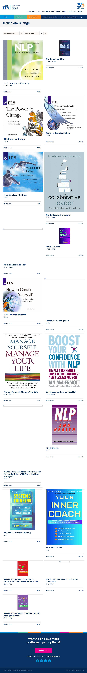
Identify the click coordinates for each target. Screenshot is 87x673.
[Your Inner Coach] (64, 517)
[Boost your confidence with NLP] (64, 361)
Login (80, 11)
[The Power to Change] (23, 116)
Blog (58, 11)
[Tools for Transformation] (64, 113)
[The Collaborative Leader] (64, 182)
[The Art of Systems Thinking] (23, 509)
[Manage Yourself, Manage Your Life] (23, 361)
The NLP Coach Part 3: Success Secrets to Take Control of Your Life (21, 580)
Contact (65, 11)
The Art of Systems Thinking (17, 533)
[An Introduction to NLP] (23, 245)
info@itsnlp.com (48, 11)
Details (39, 92)
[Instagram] (45, 660)
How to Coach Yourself (15, 314)
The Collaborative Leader (58, 215)
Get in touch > (43, 650)
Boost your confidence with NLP (61, 392)
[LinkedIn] (49, 660)
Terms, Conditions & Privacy (75, 670)
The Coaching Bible (55, 59)
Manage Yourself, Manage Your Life (21, 392)
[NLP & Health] (64, 425)
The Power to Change (14, 139)
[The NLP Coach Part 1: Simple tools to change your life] (23, 602)
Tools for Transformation (58, 133)
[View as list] (45, 33)
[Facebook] (37, 660)
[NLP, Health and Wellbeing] (23, 60)
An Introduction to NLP (15, 265)
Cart (74, 11)
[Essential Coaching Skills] (64, 298)
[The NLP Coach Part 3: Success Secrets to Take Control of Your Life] (23, 568)
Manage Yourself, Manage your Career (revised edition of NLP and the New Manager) (22, 474)
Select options (8, 92)
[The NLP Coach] (64, 236)
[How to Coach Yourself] (23, 295)
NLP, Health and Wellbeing (16, 83)
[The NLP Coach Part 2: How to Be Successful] (64, 568)
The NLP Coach (53, 246)
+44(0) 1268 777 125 (33, 11)
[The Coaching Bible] (64, 48)
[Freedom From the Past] (23, 172)
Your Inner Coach (54, 547)
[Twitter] (41, 660)
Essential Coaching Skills (57, 321)
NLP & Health (52, 448)
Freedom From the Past (15, 195)
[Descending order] (21, 33)
